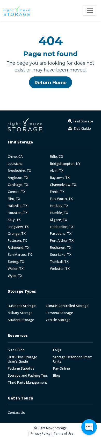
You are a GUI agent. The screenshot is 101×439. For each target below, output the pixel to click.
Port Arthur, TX (62, 240)
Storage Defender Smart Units (72, 359)
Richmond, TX (18, 247)
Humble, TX (59, 213)
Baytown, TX (60, 177)
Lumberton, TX (61, 227)
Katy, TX (14, 220)
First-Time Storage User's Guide (22, 359)
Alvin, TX (56, 170)
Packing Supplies (21, 368)
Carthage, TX (18, 184)
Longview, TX (18, 227)
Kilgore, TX (58, 220)
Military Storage (20, 313)
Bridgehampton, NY (65, 163)
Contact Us (16, 412)
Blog (56, 375)
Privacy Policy (40, 433)
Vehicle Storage (58, 320)
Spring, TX (16, 261)
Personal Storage (59, 313)
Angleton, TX (18, 177)
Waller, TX (16, 268)
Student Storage (21, 320)
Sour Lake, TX (60, 254)
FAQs (57, 350)
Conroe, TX (16, 191)
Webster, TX (60, 268)
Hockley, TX (59, 206)
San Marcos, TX (20, 254)
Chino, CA (15, 156)
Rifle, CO (56, 156)
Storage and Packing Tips (28, 375)
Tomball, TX (59, 261)
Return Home (50, 82)
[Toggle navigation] (90, 10)
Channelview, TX (63, 184)
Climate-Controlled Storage (67, 306)
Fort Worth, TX (61, 198)
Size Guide (16, 350)
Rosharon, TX (60, 247)
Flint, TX (14, 198)
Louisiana (15, 163)
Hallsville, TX (17, 206)
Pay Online (61, 368)
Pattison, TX (17, 240)
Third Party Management (27, 382)
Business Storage (22, 306)
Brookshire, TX (19, 170)
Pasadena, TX (60, 233)
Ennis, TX (57, 191)
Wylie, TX (15, 275)
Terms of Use (63, 433)
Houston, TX (17, 213)
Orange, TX (17, 233)
